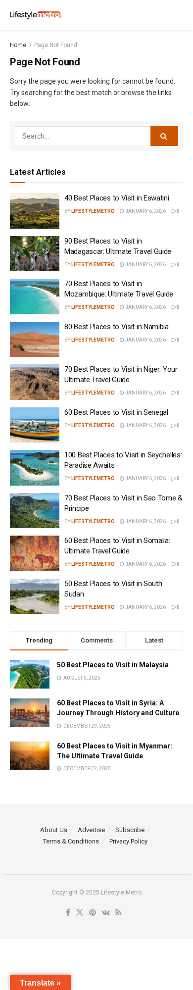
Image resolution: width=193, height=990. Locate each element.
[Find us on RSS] (118, 913)
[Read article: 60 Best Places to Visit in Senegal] (34, 425)
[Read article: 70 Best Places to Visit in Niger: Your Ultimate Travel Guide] (34, 382)
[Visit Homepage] (35, 15)
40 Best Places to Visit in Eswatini (116, 198)
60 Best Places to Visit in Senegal (116, 412)
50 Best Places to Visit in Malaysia (113, 665)
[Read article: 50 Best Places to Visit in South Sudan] (34, 596)
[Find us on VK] (105, 913)
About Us (53, 830)
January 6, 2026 (145, 211)
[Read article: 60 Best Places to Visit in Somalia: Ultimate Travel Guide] (34, 553)
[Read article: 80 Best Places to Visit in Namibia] (34, 339)
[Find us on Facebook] (68, 913)
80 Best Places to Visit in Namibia (116, 326)
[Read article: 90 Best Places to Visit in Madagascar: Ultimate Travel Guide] (34, 254)
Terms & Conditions (71, 841)
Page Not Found (55, 45)
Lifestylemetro (93, 211)
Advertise (91, 830)
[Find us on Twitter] (80, 913)
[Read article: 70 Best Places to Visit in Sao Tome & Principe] (34, 511)
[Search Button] (178, 15)
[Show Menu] (158, 15)
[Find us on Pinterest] (92, 913)
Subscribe (130, 830)
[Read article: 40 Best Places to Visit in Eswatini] (34, 211)
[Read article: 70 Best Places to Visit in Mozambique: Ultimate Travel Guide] (34, 296)
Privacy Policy (128, 841)
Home (18, 45)
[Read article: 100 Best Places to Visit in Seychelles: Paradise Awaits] (34, 468)
